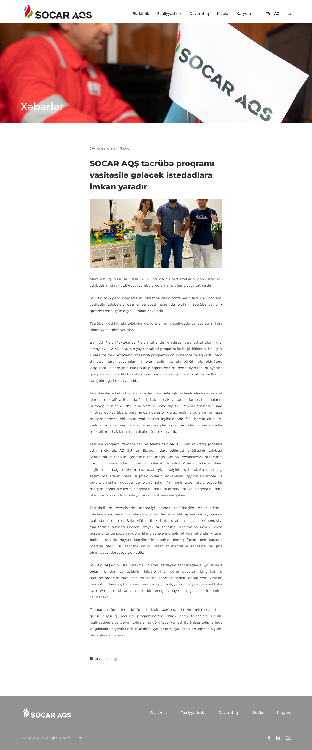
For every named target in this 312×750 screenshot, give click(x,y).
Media (222, 13)
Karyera (243, 13)
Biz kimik (140, 13)
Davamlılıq (199, 13)
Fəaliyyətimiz (169, 13)
